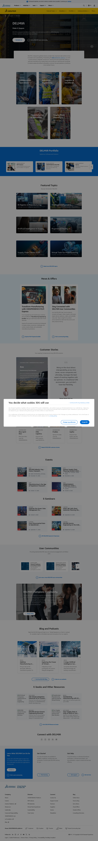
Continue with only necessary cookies (79, 402)
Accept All (84, 422)
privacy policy (53, 416)
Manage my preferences (69, 422)
